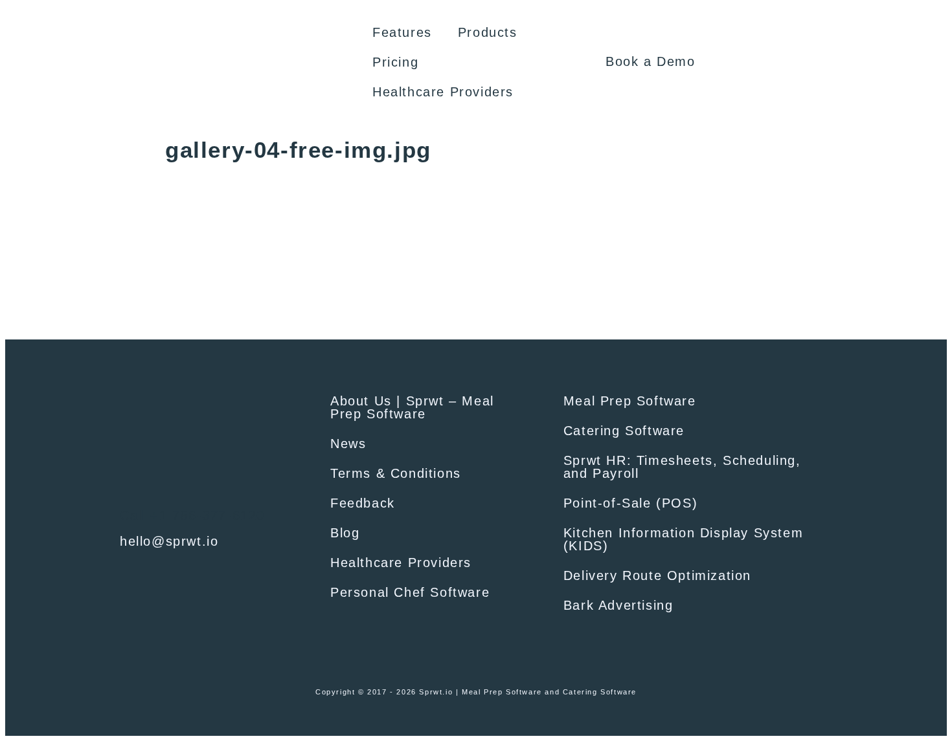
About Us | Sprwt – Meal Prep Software (412, 407)
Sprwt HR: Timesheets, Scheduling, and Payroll (682, 466)
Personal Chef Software (410, 592)
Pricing (395, 62)
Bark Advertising (618, 605)
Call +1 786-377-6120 (192, 515)
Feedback (362, 503)
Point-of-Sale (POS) (630, 503)
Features (402, 32)
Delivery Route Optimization (657, 575)
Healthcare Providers (443, 92)
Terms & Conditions (395, 473)
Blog (344, 533)
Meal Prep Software (629, 401)
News (348, 443)
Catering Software (624, 431)
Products (487, 32)
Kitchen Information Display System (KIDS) (683, 539)
